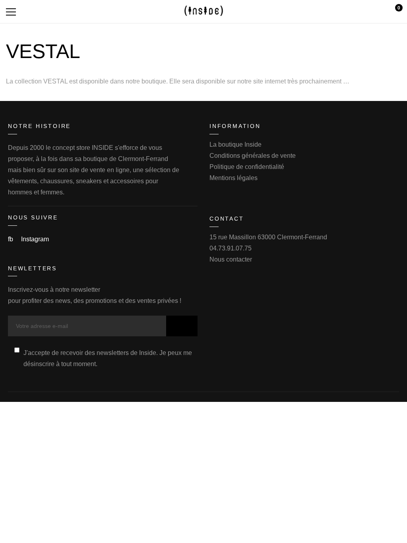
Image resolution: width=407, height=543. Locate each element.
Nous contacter (230, 259)
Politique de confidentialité (246, 166)
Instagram (35, 239)
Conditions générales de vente (252, 155)
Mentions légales (233, 178)
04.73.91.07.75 (230, 248)
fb (11, 239)
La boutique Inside (235, 144)
